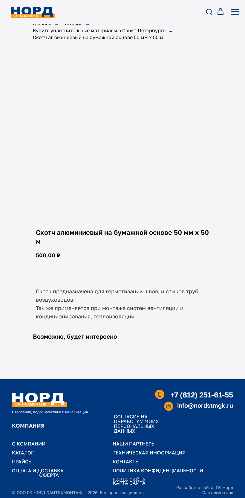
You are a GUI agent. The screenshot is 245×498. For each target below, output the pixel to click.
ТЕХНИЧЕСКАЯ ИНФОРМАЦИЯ (149, 453)
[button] (209, 11)
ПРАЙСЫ (22, 462)
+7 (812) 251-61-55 (201, 394)
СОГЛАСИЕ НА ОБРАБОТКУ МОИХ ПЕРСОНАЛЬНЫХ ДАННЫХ (136, 424)
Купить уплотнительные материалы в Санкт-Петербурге (99, 30)
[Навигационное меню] (235, 12)
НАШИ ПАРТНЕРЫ (134, 444)
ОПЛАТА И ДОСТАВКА (38, 471)
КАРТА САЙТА (129, 483)
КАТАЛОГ (23, 453)
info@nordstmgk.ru (205, 405)
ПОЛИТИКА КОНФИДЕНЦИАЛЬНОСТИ (158, 471)
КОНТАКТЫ (126, 462)
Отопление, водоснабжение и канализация (50, 412)
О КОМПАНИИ (28, 444)
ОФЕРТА (49, 475)
